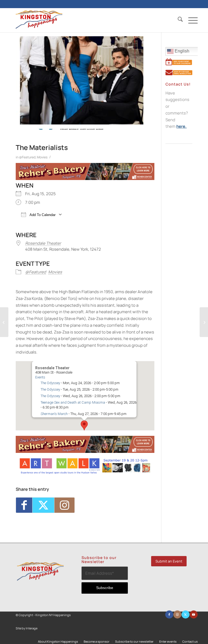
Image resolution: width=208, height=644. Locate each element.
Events (40, 377)
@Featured (27, 157)
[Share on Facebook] (24, 505)
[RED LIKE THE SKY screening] (204, 322)
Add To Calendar (42, 215)
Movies (42, 157)
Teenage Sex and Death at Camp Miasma (73, 402)
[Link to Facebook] (169, 614)
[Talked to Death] (4, 322)
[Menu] (190, 20)
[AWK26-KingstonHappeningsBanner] (85, 473)
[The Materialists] (82, 83)
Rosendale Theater (43, 243)
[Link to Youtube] (194, 614)
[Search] (177, 20)
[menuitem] (177, 20)
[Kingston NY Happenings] (39, 20)
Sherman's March (54, 414)
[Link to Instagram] (64, 505)
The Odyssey (50, 383)
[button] (84, 425)
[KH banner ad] (85, 178)
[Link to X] (185, 614)
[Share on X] (43, 505)
